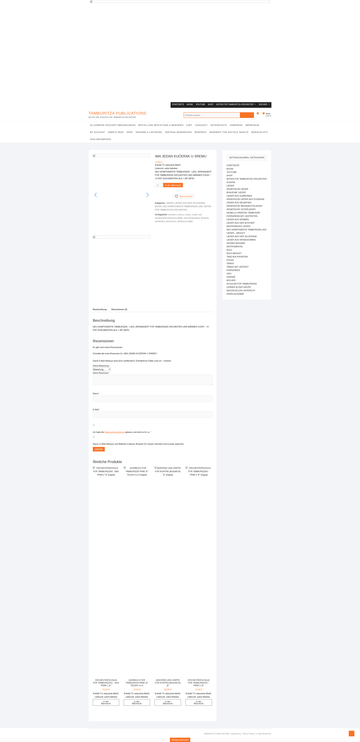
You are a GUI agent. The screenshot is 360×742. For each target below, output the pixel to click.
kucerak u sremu (176, 214)
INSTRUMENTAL (235, 246)
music (188, 214)
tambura (204, 217)
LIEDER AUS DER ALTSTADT (241, 222)
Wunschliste (259, 132)
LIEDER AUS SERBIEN (238, 219)
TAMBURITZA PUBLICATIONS (117, 113)
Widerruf (201, 132)
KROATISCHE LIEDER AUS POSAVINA (245, 199)
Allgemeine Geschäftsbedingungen (113, 125)
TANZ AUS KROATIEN (237, 256)
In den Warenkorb (173, 185)
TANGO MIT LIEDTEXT (238, 266)
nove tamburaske (192, 217)
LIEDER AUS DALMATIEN (239, 202)
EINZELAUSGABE (235, 293)
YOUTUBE (200, 104)
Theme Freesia (248, 733)
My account (97, 132)
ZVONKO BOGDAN (236, 243)
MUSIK (190, 104)
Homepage (236, 125)
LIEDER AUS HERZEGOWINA (241, 239)
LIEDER (170, 202)
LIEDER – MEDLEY (236, 232)
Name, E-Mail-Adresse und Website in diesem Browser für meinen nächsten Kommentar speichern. (138, 443)
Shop (129, 132)
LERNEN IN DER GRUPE (239, 286)
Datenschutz (219, 125)
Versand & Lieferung (149, 132)
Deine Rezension (101, 372)
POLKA (230, 259)
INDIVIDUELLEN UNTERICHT (241, 290)
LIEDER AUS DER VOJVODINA (190, 202)
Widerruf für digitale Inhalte (229, 132)
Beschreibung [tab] (100, 309)
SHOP (210, 104)
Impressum (252, 125)
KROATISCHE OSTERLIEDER (241, 209)
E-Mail (96, 409)
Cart (189, 125)
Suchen (247, 115)
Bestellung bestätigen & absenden (160, 125)
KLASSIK (231, 182)
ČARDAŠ (231, 276)
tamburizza (171, 221)
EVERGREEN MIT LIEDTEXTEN (242, 215)
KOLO (229, 249)
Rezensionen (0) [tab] (119, 309)
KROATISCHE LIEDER (237, 188)
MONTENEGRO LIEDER (238, 226)
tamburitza (160, 221)
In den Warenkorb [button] (106, 702)
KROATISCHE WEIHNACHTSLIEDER (244, 205)
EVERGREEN (233, 270)
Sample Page (116, 132)
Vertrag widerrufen (178, 132)
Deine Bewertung (101, 365)
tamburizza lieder (185, 221)
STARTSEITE (178, 104)
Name (96, 393)
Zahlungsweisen (100, 139)
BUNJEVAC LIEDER (236, 192)
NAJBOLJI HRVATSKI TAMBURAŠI (243, 212)
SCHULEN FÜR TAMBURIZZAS (242, 283)
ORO (229, 273)
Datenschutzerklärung (114, 431)
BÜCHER (263, 104)
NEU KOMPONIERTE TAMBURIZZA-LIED (183, 206)
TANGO (230, 263)
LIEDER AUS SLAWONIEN (239, 195)
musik (194, 214)
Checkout (201, 125)
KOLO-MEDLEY (234, 253)
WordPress (266, 733)
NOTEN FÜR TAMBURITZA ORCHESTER (234, 104)
